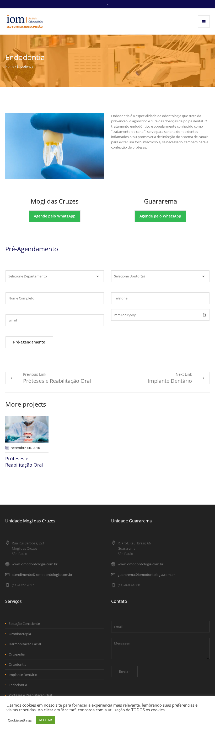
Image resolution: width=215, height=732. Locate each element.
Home (9, 66)
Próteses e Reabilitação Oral (57, 380)
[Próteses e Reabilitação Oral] (27, 429)
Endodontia (18, 684)
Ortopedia (17, 654)
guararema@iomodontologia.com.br (146, 574)
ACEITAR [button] (45, 720)
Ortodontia (17, 664)
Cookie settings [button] (20, 720)
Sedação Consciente (24, 623)
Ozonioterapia (20, 633)
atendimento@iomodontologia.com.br (42, 574)
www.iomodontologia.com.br (34, 564)
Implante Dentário (170, 380)
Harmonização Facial (25, 644)
